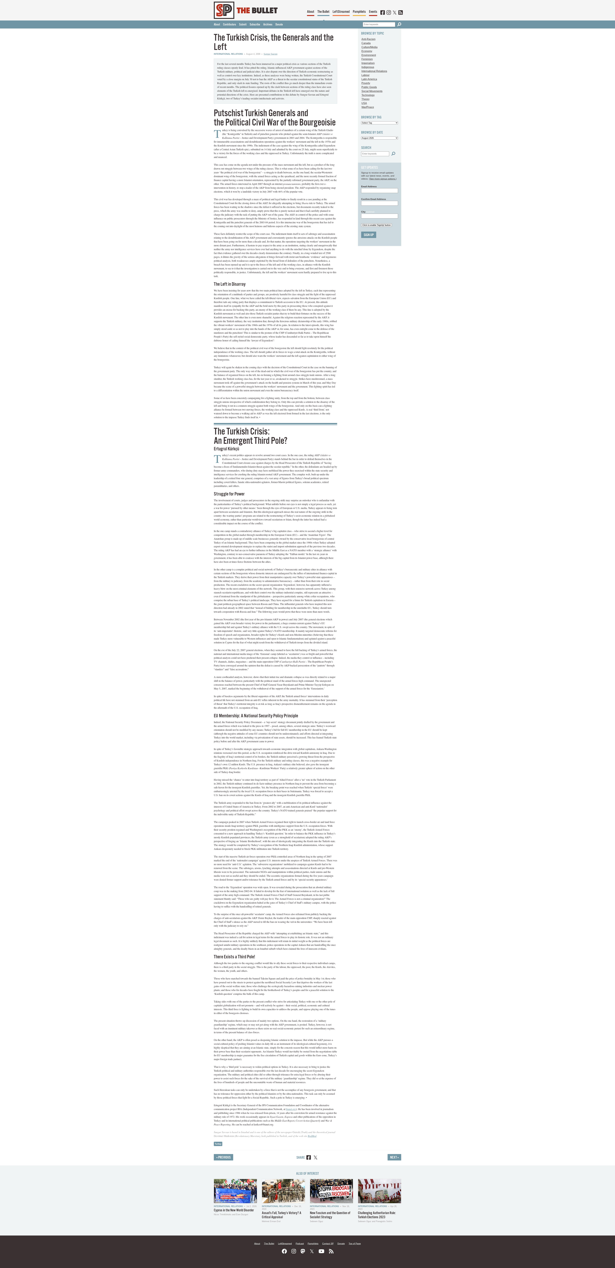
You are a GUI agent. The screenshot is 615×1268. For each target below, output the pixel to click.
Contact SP (328, 1243)
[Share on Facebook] (308, 1158)
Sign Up (369, 235)
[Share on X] (315, 1158)
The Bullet (323, 11)
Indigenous (367, 67)
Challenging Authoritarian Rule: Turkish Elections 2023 (377, 1215)
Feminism (367, 59)
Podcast (300, 1243)
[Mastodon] (303, 1251)
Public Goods (369, 87)
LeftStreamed (341, 11)
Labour (365, 75)
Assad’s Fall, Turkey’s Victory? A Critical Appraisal (281, 1215)
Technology (368, 95)
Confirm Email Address (373, 199)
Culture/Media (369, 47)
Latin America (369, 79)
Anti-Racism (368, 39)
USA (364, 103)
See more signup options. (383, 178)
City (367, 211)
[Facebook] (382, 13)
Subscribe (255, 25)
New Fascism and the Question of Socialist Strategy (330, 1215)
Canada (366, 43)
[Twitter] (395, 13)
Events (373, 11)
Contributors (229, 25)
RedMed (312, 1136)
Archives (267, 25)
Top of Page (355, 1243)
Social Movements (371, 91)
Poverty (365, 83)
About (310, 11)
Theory (365, 99)
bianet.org (291, 1109)
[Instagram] (388, 13)
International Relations (228, 54)
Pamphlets (359, 11)
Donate (279, 25)
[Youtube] (321, 1251)
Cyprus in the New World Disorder (234, 1210)
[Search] (399, 24)
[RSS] (400, 13)
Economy (366, 51)
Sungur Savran (270, 54)
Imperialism (368, 63)
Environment (368, 55)
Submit (242, 25)
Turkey (218, 1144)
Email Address (369, 186)
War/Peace (367, 107)
